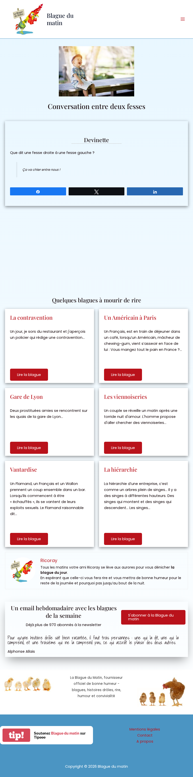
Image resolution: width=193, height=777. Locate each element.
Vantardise (23, 469)
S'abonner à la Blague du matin (151, 617)
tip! (16, 735)
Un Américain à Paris (130, 317)
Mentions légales (144, 729)
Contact (145, 735)
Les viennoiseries (125, 396)
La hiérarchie (120, 469)
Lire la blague (29, 374)
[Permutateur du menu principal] (182, 19)
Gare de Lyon (26, 396)
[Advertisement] (96, 248)
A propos (144, 741)
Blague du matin (60, 19)
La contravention (31, 317)
